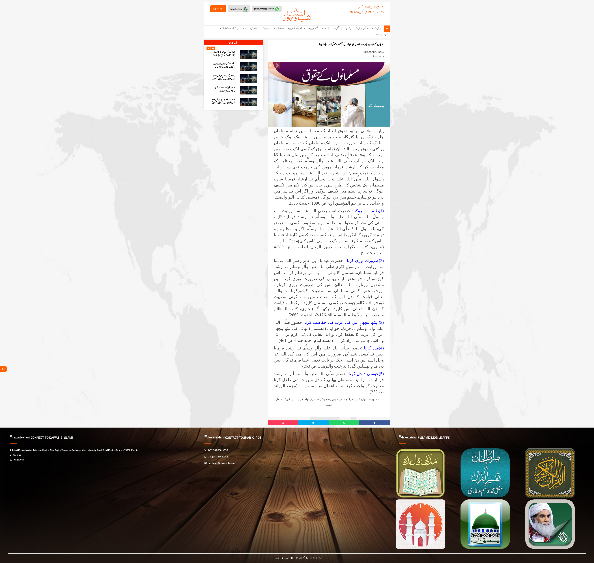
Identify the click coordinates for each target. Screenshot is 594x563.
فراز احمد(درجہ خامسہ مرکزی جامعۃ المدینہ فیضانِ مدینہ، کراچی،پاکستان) (223, 53)
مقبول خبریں (233, 43)
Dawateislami (236, 9)
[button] (209, 48)
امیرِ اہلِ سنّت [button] (378, 28)
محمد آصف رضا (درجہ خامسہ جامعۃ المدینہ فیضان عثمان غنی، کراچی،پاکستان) (224, 103)
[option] (233, 54)
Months (217, 8)
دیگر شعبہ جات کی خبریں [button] (297, 28)
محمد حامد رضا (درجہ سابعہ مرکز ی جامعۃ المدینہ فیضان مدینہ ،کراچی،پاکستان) (223, 77)
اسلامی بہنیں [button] (279, 28)
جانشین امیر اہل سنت (361, 28)
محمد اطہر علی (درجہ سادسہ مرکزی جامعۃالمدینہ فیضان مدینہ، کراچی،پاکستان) (225, 67)
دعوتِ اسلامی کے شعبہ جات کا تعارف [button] (233, 28)
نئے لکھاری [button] (255, 28)
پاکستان (348, 28)
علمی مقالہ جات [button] (383, 35)
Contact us (19, 459)
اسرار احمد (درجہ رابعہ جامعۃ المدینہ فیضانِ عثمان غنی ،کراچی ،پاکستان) (224, 89)
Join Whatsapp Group (264, 8)
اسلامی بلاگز (266, 28)
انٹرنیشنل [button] (339, 28)
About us (16, 454)
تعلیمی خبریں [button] (314, 28)
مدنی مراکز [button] (327, 28)
